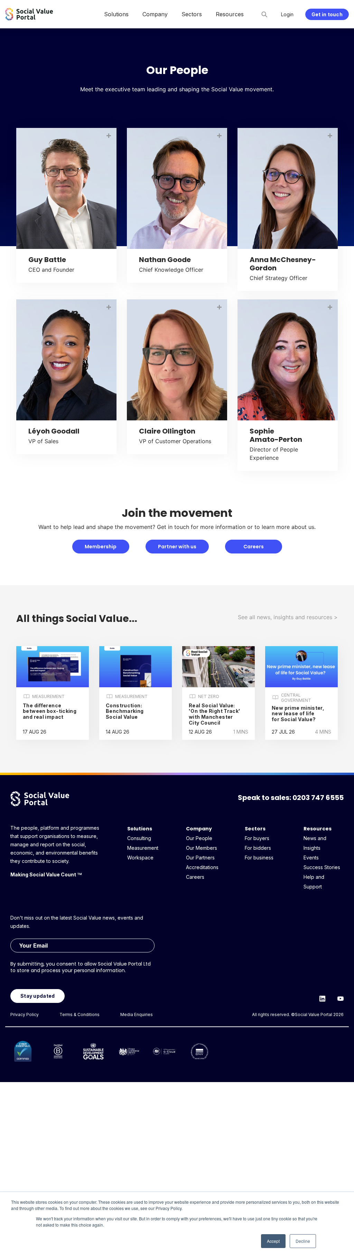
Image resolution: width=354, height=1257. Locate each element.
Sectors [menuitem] (191, 14)
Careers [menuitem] (195, 877)
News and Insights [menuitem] (315, 843)
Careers (253, 546)
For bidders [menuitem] (258, 848)
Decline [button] (303, 1241)
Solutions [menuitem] (116, 14)
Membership (101, 546)
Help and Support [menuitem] (314, 882)
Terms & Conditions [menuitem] (79, 1014)
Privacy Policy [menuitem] (24, 1014)
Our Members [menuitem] (201, 848)
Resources (318, 828)
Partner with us (177, 546)
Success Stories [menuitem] (322, 867)
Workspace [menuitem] (140, 857)
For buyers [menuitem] (257, 838)
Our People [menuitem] (199, 838)
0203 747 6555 (318, 797)
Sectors (255, 828)
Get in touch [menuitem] (327, 14)
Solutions (139, 828)
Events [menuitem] (311, 857)
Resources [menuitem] (230, 14)
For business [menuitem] (259, 857)
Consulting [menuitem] (139, 838)
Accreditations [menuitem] (202, 867)
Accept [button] (273, 1241)
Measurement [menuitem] (142, 848)
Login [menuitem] (287, 14)
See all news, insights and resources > (288, 617)
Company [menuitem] (155, 14)
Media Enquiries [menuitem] (136, 1014)
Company (199, 828)
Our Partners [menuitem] (200, 857)
